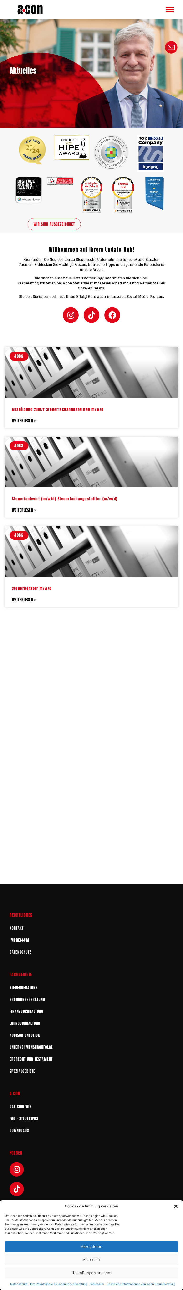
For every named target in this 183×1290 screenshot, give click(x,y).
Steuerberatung (24, 987)
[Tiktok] (91, 315)
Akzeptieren (91, 1246)
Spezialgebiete (22, 1071)
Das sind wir (21, 1106)
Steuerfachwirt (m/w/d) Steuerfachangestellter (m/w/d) (65, 499)
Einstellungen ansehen (91, 1273)
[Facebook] (112, 315)
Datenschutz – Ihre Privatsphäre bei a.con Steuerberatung (48, 1284)
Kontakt (17, 928)
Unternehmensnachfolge (31, 1047)
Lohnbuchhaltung (25, 1023)
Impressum (19, 940)
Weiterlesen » (24, 420)
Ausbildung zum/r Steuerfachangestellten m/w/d (58, 409)
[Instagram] (71, 315)
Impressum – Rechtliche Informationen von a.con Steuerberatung (132, 1284)
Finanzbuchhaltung (26, 1011)
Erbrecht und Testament (31, 1059)
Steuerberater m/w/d (32, 588)
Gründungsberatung (27, 999)
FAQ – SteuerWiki (24, 1118)
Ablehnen (91, 1260)
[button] (175, 1206)
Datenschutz (20, 952)
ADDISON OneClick (25, 1035)
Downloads (19, 1130)
